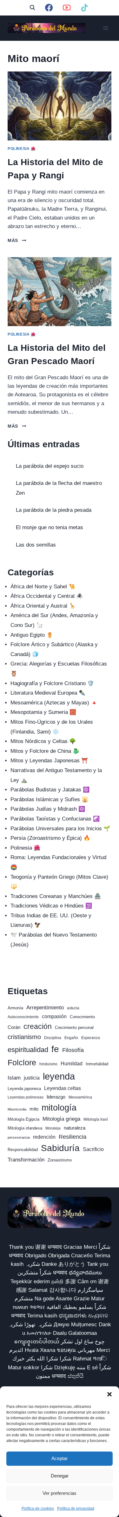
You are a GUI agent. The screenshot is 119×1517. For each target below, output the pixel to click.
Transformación (26, 1160)
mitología (59, 1107)
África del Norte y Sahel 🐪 (42, 587)
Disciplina (52, 1038)
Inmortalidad (97, 1064)
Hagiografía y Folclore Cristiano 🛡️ (52, 683)
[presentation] (59, 105)
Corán (14, 1027)
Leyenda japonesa (24, 1088)
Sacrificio (93, 1149)
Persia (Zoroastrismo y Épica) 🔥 (50, 838)
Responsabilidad (23, 1149)
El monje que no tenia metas (49, 527)
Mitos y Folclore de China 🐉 (44, 751)
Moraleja (53, 1128)
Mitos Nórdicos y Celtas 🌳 (43, 741)
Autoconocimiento (23, 1017)
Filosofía (73, 1050)
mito (34, 1108)
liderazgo (56, 1096)
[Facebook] (49, 7)
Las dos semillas (36, 545)
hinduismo (48, 1064)
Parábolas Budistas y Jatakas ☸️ (49, 790)
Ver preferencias (59, 1493)
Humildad (72, 1063)
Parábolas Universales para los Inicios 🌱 (60, 829)
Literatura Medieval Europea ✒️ (47, 693)
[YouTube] (67, 7)
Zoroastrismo (60, 1160)
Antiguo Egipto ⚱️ (31, 635)
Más (17, 240)
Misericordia (17, 1109)
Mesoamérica (80, 1097)
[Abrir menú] (105, 28)
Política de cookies (38, 1508)
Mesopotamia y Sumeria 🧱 (43, 712)
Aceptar (59, 1458)
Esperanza (90, 1038)
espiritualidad (28, 1050)
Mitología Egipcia (23, 1119)
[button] (109, 1394)
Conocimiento (82, 1016)
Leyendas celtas (62, 1088)
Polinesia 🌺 (22, 148)
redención (44, 1137)
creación (37, 1026)
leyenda (59, 1076)
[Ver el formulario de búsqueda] (32, 7)
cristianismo (24, 1036)
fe (55, 1049)
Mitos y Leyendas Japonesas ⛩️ (49, 761)
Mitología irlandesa (25, 1128)
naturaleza (74, 1127)
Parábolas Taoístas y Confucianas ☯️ (55, 819)
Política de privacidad (75, 1508)
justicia (32, 1077)
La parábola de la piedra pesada (53, 510)
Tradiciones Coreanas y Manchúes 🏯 (55, 896)
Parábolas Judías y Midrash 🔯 (47, 809)
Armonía (15, 1008)
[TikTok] (84, 7)
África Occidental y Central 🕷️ (46, 596)
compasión (54, 1016)
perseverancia (19, 1137)
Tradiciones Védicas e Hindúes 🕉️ (51, 906)
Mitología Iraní (95, 1119)
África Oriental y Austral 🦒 (43, 606)
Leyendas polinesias (25, 1097)
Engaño (71, 1038)
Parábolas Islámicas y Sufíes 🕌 (49, 799)
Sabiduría (60, 1148)
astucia (73, 1008)
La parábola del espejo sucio (49, 466)
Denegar (60, 1475)
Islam (14, 1078)
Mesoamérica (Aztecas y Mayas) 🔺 (53, 703)
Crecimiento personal (74, 1027)
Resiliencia (72, 1136)
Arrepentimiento (45, 1008)
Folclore (22, 1062)
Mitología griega (61, 1119)
